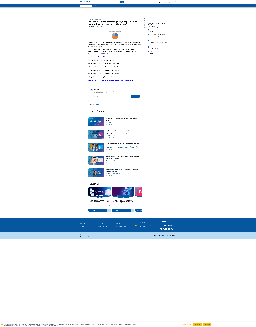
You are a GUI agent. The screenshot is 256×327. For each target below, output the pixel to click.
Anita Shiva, (127, 147)
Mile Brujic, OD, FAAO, (126, 146)
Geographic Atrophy (102, 6)
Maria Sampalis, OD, (119, 147)
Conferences (141, 2)
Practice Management (94, 104)
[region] (128, 324)
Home (155, 235)
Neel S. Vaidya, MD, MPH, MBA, (114, 173)
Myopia (108, 6)
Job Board (100, 225)
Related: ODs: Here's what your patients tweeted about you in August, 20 (110, 80)
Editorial (82, 226)
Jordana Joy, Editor (112, 135)
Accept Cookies (207, 324)
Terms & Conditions (103, 226)
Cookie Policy (56, 325)
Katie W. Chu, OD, (110, 147)
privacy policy (115, 98)
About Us (82, 225)
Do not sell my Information (123, 225)
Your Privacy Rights (121, 226)
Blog (147, 2)
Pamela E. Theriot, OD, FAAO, (114, 146)
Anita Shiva (110, 122)
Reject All (197, 324)
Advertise (82, 223)
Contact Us (101, 223)
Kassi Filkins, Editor (126, 173)
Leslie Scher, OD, (135, 146)
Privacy (118, 223)
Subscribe (135, 96)
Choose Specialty (85, 5)
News (129, 2)
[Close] (253, 324)
